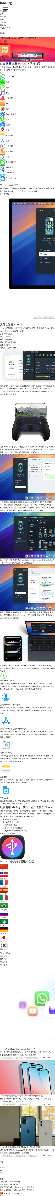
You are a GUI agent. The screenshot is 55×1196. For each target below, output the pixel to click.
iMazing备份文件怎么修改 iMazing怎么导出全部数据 (20, 1147)
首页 (2, 14)
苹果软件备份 (20, 1156)
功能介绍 (3, 20)
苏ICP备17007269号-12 (13, 1194)
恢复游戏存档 (7, 1058)
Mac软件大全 (5, 28)
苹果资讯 (3, 17)
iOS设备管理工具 (24, 1105)
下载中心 (3, 22)
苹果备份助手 (33, 1156)
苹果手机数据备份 (32, 1058)
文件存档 (19, 1058)
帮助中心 (3, 25)
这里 (8, 63)
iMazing (17, 1182)
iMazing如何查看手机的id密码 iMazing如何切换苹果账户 (22, 1096)
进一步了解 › (5, 194)
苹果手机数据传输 (9, 1105)
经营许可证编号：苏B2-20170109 (13, 1187)
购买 (2, 33)
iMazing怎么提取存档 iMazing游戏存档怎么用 (18, 1049)
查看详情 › (33, 1055)
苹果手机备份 (7, 1156)
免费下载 (11, 834)
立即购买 (3, 57)
